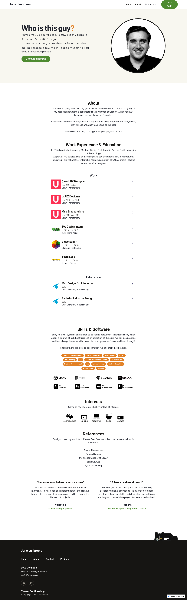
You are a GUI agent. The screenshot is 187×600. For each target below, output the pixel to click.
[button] (150, 4)
